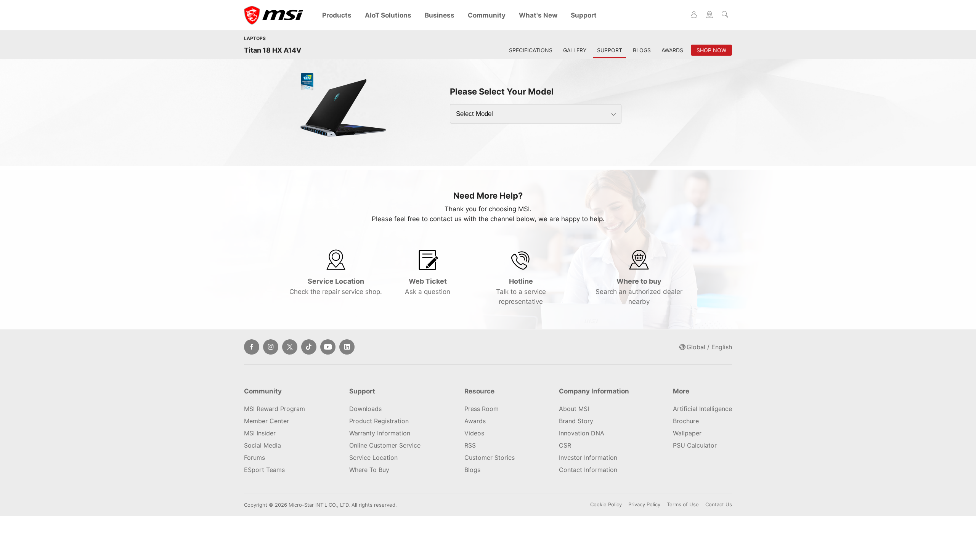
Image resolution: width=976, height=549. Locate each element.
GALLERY (574, 50)
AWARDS (672, 50)
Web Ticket (427, 286)
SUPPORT (609, 50)
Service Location (335, 286)
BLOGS (642, 50)
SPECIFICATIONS (530, 50)
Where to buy (639, 291)
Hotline (521, 291)
